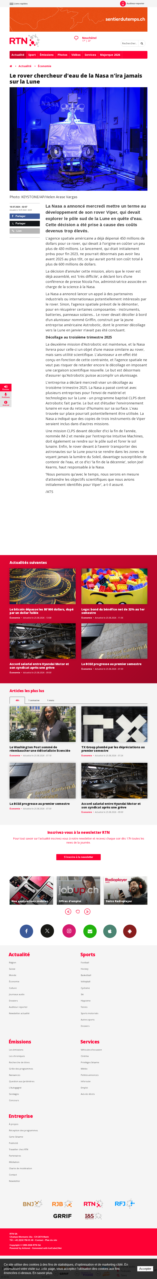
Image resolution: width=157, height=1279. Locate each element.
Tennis (84, 1007)
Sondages (14, 1094)
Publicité (13, 1143)
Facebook (26, 931)
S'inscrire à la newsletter (78, 857)
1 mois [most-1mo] (50, 700)
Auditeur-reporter (135, 3)
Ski (82, 994)
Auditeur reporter (18, 1007)
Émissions (47, 55)
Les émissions (16, 1049)
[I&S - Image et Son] (93, 1216)
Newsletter (14, 1181)
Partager (20, 216)
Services (90, 55)
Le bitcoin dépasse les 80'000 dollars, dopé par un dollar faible (41, 611)
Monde (12, 975)
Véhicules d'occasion (91, 1049)
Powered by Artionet (20, 1248)
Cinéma (85, 1056)
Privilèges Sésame (90, 1062)
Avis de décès (88, 1094)
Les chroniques (17, 1056)
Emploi (84, 1087)
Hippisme (86, 1000)
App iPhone (110, 931)
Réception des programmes (23, 1130)
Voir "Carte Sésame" (127, 890)
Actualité (17, 55)
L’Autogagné (15, 1087)
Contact (13, 1174)
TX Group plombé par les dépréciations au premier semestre (113, 749)
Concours (14, 1100)
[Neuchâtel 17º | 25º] (76, 35)
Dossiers (13, 1000)
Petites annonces (89, 1075)
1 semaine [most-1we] (33, 700)
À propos (13, 1124)
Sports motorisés (89, 1013)
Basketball (86, 975)
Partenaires (15, 1155)
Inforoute (86, 1081)
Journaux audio (17, 994)
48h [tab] (17, 700)
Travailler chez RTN (18, 1149)
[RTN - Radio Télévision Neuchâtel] (93, 1203)
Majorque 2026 (110, 55)
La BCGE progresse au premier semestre (111, 664)
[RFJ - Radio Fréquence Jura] (124, 1203)
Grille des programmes (21, 1068)
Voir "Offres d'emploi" (32, 890)
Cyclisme (85, 988)
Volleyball (85, 981)
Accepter (145, 1268)
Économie (44, 66)
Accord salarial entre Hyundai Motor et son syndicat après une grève (39, 666)
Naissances (14, 1075)
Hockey (84, 969)
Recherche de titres (19, 1062)
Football (85, 962)
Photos (62, 55)
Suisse (12, 969)
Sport (32, 55)
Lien (19, 230)
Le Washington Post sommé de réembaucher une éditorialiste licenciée (40, 749)
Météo (84, 1068)
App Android (130, 931)
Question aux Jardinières (21, 1081)
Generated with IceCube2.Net (47, 1248)
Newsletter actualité (19, 1013)
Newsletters (90, 931)
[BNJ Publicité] (31, 1203)
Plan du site (51, 1240)
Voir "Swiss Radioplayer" (79, 890)
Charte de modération (20, 1168)
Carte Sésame (16, 1136)
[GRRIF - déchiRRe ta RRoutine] (62, 1216)
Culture (13, 988)
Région (12, 962)
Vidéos (76, 55)
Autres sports (87, 1019)
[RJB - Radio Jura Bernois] (62, 1203)
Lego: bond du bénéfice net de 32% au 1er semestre (112, 611)
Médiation (14, 1162)
